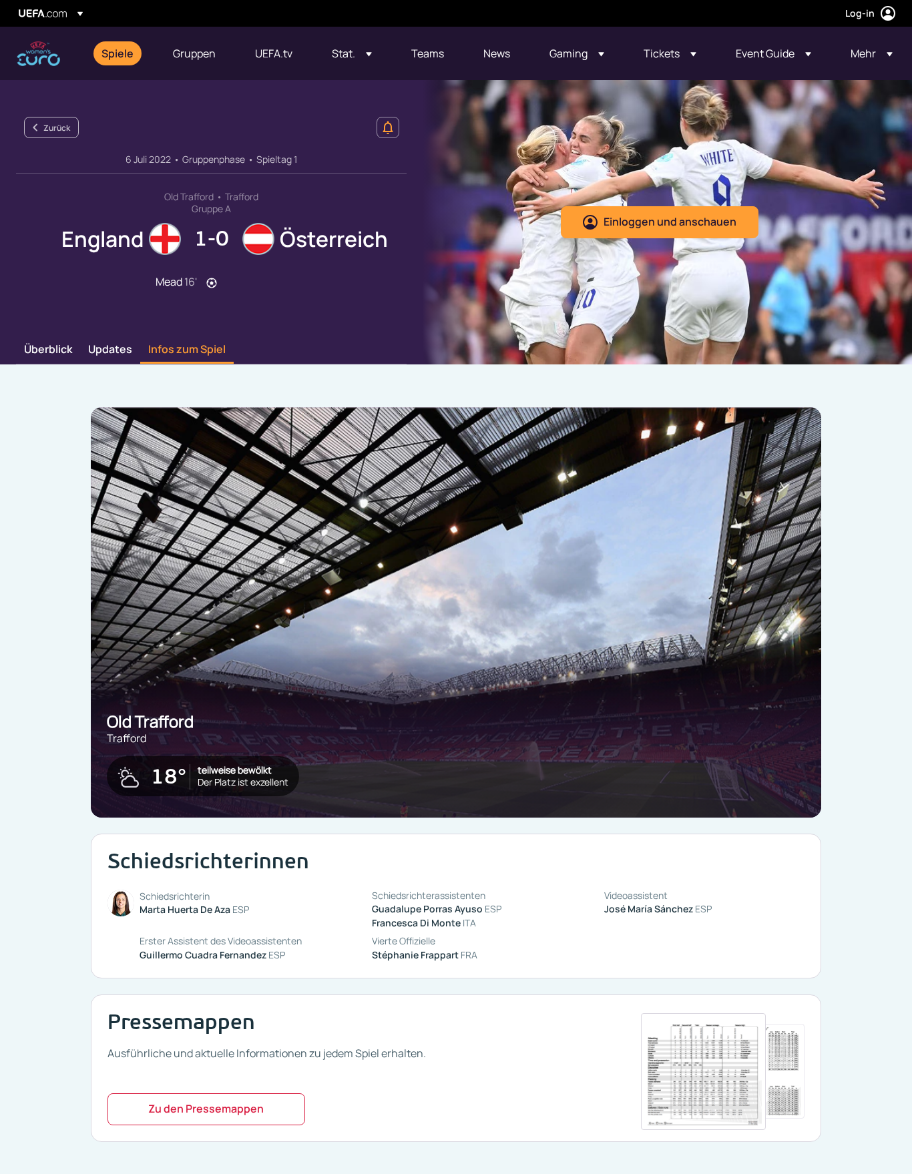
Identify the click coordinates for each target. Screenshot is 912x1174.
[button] (352, 53)
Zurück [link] (56, 127)
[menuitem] (120, 53)
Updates (110, 350)
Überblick (48, 350)
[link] (117, 53)
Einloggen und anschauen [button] (670, 221)
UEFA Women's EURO (38, 54)
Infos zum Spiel (187, 350)
